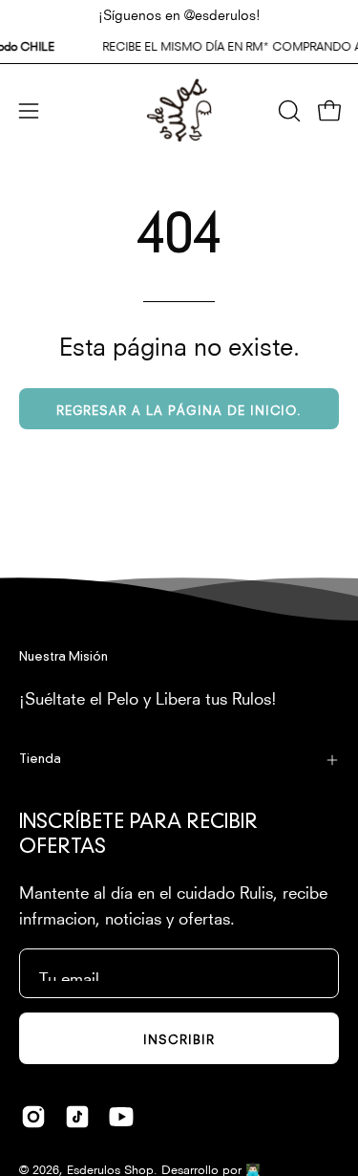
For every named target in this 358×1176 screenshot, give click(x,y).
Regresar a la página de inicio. (179, 408)
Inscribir (179, 1037)
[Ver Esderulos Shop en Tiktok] (77, 1116)
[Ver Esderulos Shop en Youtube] (121, 1116)
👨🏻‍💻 (253, 1168)
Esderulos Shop (110, 1168)
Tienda (40, 759)
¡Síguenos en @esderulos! (179, 13)
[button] (287, 111)
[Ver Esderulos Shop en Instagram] (33, 1116)
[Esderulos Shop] (179, 110)
